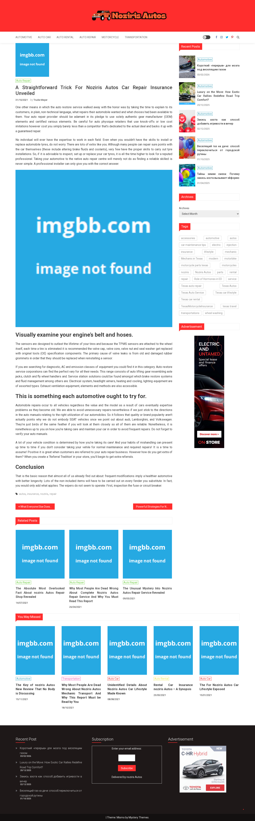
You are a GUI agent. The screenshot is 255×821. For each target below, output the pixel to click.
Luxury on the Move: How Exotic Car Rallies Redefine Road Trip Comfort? (218, 95)
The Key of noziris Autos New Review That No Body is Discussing (35, 689)
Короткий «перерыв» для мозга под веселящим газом (218, 67)
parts (220, 272)
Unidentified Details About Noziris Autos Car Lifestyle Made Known (127, 689)
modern (213, 258)
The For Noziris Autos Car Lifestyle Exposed (219, 687)
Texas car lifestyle (226, 292)
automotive (212, 238)
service (232, 278)
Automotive (23, 37)
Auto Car (44, 37)
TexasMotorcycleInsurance (197, 306)
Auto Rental (65, 37)
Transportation (136, 37)
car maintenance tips (193, 244)
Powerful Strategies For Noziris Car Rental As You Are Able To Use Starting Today (154, 506)
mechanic (231, 251)
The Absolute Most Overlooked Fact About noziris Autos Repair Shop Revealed (40, 593)
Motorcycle (110, 37)
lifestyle (209, 251)
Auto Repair (88, 37)
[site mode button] (206, 37)
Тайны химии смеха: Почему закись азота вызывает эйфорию (218, 175)
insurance (33, 493)
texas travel (230, 306)
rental (233, 272)
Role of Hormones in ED (208, 278)
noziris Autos (134, 777)
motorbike (230, 258)
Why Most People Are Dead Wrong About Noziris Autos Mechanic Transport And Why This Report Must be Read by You (81, 693)
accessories (188, 238)
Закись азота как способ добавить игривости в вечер (218, 121)
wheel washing (214, 313)
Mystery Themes (139, 817)
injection (232, 244)
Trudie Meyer (40, 99)
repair (53, 493)
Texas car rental (190, 299)
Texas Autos (229, 285)
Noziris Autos (203, 272)
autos (22, 493)
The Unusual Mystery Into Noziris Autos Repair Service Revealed (147, 590)
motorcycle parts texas (194, 265)
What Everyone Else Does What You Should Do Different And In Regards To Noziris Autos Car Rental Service (37, 506)
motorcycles (229, 265)
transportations (190, 313)
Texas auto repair (191, 285)
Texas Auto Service (192, 292)
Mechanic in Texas (192, 258)
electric (216, 244)
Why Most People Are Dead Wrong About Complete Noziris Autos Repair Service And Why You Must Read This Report (93, 595)
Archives (184, 208)
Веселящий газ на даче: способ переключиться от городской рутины (218, 150)
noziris (44, 493)
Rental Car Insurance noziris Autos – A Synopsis (173, 687)
